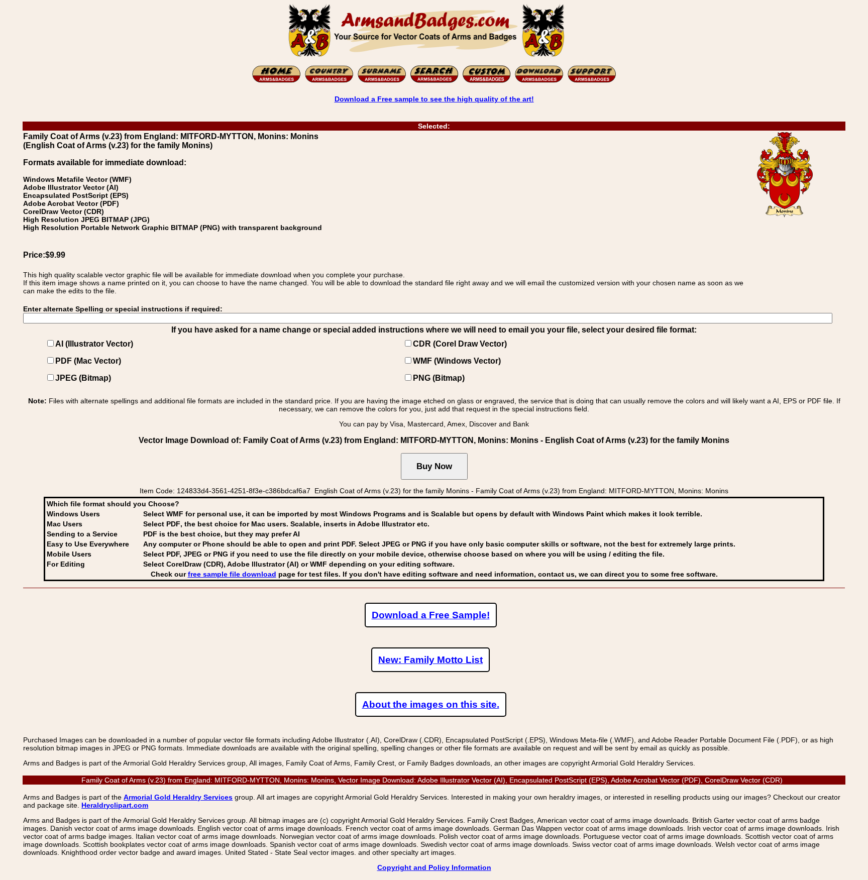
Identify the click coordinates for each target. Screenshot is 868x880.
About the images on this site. (430, 704)
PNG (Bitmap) (439, 378)
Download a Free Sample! (431, 615)
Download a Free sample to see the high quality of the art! (434, 99)
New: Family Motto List (430, 659)
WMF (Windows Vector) (457, 361)
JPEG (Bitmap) (83, 378)
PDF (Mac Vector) (88, 361)
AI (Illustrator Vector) (94, 344)
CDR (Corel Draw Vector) (460, 344)
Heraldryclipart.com (114, 805)
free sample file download (232, 574)
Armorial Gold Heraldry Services (178, 797)
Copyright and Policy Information (434, 867)
